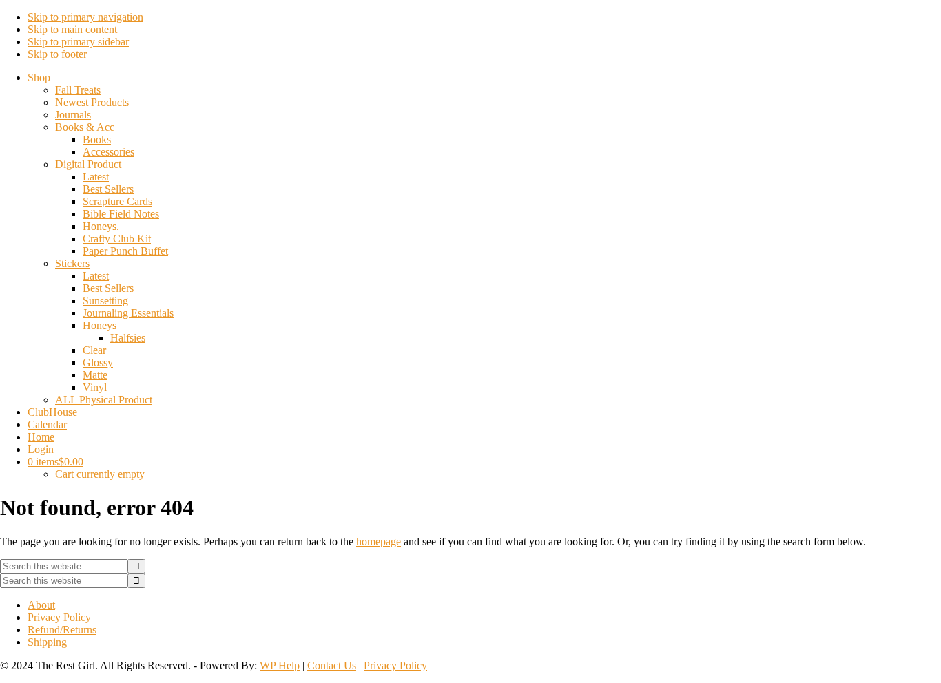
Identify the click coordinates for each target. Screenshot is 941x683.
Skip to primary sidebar (78, 42)
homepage (378, 541)
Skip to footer (57, 54)
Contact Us (331, 665)
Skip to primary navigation (85, 17)
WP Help (280, 665)
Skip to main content (72, 29)
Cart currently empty (100, 474)
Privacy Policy (395, 665)
